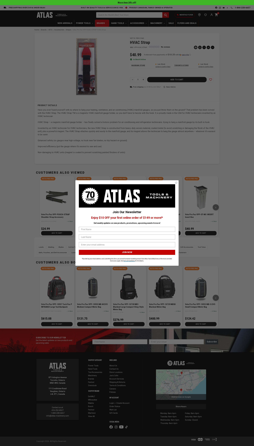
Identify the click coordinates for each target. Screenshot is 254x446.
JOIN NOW (127, 252)
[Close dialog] (176, 182)
